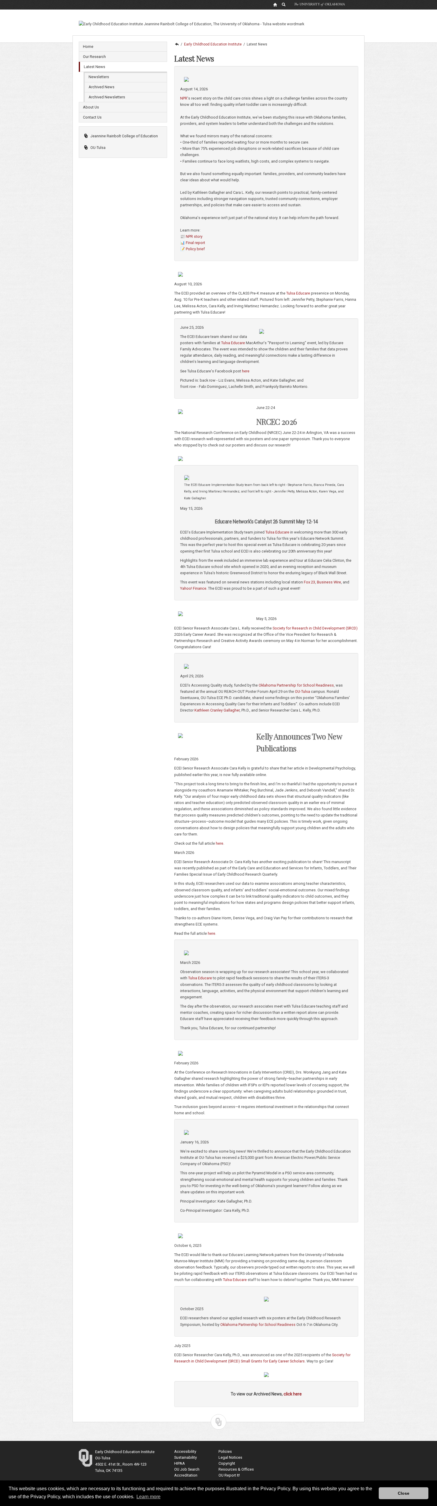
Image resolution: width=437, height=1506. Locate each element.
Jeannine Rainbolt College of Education (124, 136)
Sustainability (185, 1457)
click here (293, 1394)
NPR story (194, 236)
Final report (195, 242)
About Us (91, 107)
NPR (183, 98)
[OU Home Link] (275, 4)
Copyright (226, 1463)
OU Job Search (186, 1469)
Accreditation (185, 1475)
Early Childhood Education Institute (213, 44)
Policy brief (195, 249)
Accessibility (185, 1451)
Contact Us (92, 117)
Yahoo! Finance (193, 588)
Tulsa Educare (235, 1279)
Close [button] (403, 1493)
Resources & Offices (236, 1469)
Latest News (94, 66)
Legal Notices (230, 1457)
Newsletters (99, 77)
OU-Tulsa (98, 147)
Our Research (94, 56)
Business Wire (329, 582)
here (245, 371)
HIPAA (179, 1463)
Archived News (101, 87)
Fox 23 (309, 582)
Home (88, 46)
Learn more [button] (148, 1496)
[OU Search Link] (283, 4)
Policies (225, 1451)
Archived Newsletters (107, 97)
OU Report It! (229, 1475)
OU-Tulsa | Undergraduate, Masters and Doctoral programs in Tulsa (176, 44)
